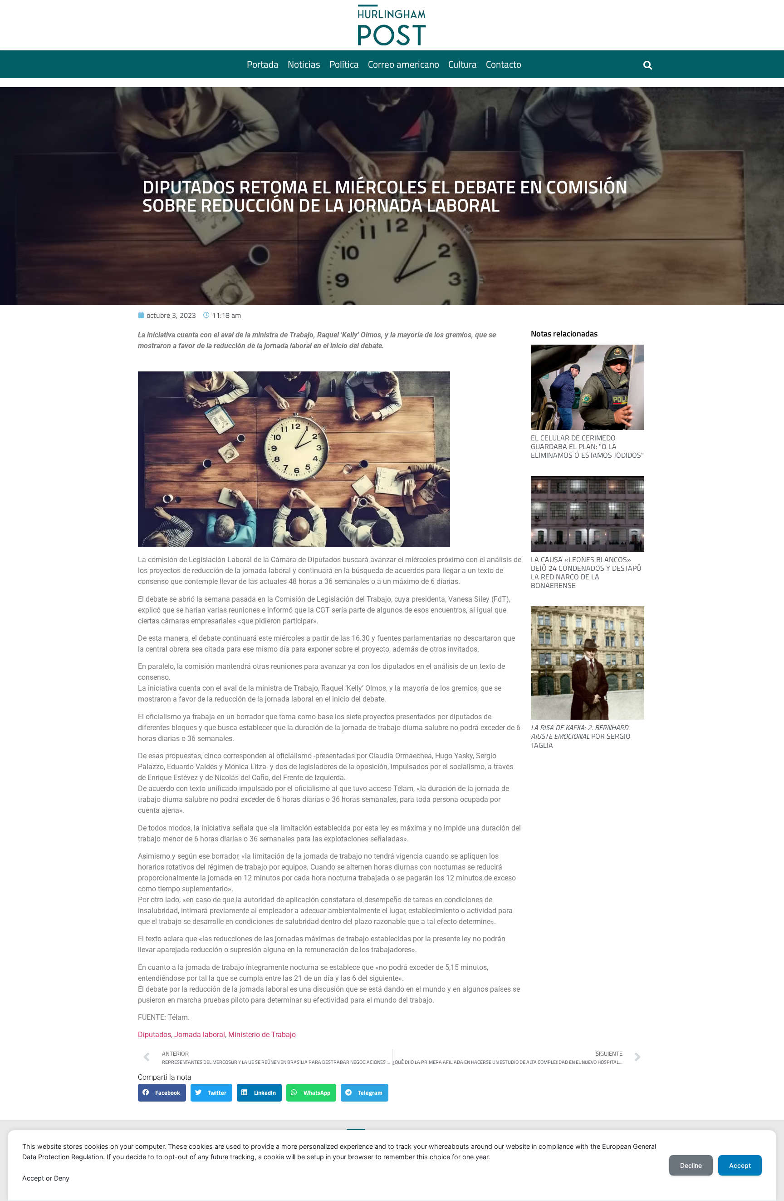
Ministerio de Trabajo (262, 1034)
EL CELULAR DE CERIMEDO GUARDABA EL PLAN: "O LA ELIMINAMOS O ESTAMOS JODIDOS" (587, 446)
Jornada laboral (199, 1034)
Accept (740, 1165)
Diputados (154, 1034)
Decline (691, 1165)
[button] (648, 65)
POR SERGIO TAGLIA (581, 736)
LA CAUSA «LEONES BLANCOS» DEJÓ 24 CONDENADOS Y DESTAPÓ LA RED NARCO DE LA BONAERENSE (586, 572)
